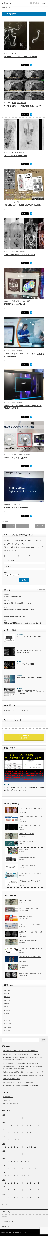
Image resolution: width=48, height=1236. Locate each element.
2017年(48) (7, 1020)
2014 (3, 1201)
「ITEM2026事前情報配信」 (12, 596)
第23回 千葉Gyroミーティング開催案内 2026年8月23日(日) (20, 1063)
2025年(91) (7, 993)
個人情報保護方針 (8, 1097)
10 (30, 1125)
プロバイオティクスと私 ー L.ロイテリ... (31, 924)
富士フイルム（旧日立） (24, 301)
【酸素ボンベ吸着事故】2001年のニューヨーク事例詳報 (30, 692)
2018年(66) (7, 1017)
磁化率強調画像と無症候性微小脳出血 (30, 973)
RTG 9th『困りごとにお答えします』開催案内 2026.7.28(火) (20, 1085)
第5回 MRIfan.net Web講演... (27, 865)
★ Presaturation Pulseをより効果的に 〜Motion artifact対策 (30, 651)
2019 (3, 1165)
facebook (37, 3)
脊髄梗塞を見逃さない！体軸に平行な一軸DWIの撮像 (18, 1082)
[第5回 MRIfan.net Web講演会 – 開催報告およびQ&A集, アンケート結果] (11, 867)
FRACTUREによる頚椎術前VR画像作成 (29, 677)
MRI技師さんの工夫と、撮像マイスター (20, 57)
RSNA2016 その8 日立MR (15, 304)
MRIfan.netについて (8, 1212)
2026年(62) (7, 990)
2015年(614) (7, 1027)
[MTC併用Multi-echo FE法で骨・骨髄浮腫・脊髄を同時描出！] (11, 859)
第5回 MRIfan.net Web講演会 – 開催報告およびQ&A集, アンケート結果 (23, 1072)
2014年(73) (7, 1030)
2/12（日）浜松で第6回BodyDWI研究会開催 (22, 205)
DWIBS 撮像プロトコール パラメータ (19, 255)
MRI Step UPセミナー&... (26, 841)
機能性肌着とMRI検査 (25, 916)
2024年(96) (7, 997)
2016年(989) (7, 1023)
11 (34, 1125)
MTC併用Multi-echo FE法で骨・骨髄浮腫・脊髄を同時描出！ (20, 1051)
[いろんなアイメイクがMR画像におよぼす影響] (11, 950)
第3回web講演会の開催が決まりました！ (16, 616)
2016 (3, 1187)
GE (18, 152)
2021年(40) (7, 1007)
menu (43, 3)
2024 (3, 1129)
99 (37, 525)
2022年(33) (7, 1003)
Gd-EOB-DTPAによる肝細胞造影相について (22, 106)
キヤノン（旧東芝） (18, 454)
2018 (3, 1172)
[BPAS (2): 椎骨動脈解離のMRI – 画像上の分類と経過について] (11, 942)
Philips (18, 103)
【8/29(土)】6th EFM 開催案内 (11, 1079)
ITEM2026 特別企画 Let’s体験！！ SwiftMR (18, 603)
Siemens (14, 350)
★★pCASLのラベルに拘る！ (26, 664)
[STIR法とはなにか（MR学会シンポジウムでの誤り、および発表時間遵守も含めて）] (11, 883)
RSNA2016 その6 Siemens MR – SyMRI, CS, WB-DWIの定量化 (23, 407)
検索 (43, 1040)
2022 (3, 1144)
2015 (3, 1194)
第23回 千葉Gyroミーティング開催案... (30, 873)
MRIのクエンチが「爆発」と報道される (30, 908)
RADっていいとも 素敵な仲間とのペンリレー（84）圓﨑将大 (21, 1054)
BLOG (14, 53)
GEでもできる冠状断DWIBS (15, 156)
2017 (3, 1180)
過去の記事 (42, 589)
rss (31, 3)
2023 (3, 1136)
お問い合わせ (6, 1100)
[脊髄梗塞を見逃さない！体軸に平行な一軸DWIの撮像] (11, 827)
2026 (3, 1115)
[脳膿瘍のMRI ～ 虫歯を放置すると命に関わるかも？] (11, 934)
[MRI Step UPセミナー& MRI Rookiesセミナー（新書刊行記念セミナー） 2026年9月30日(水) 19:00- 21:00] (11, 843)
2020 (3, 1158)
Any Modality (15, 251)
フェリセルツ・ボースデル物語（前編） (29, 637)
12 (38, 1125)
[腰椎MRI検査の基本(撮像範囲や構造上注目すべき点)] (11, 959)
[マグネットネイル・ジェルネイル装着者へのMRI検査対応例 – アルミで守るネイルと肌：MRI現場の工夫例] (11, 810)
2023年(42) (7, 1000)
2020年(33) (7, 1010)
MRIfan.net (7, 3)
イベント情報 (15, 202)
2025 (3, 1122)
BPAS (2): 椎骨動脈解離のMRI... (28, 940)
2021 (3, 1151)
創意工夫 (23, 103)
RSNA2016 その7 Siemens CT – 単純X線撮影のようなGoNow (24, 355)
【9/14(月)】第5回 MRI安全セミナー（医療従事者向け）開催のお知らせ (23, 1075)
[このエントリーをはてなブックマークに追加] (31, 65)
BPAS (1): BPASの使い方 (26, 834)
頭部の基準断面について (26, 849)
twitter (34, 3)
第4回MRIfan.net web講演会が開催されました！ (19, 610)
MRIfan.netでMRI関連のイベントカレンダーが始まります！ (22, 623)
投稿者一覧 (5, 1226)
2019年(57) (7, 1013)
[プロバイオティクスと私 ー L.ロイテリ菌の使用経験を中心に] (11, 926)
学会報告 (14, 301)
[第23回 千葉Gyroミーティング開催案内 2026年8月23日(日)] (11, 875)
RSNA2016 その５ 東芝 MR (15, 458)
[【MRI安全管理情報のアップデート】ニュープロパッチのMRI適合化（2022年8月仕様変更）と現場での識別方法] (11, 819)
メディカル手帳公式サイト (10, 1103)
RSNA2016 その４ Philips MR (16, 507)
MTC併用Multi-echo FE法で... (27, 857)
